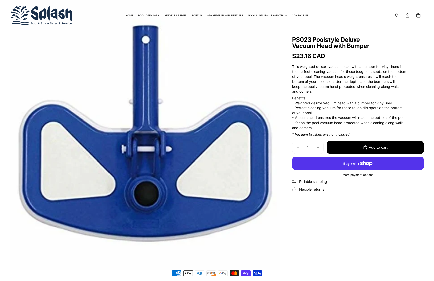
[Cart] (418, 15)
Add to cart (378, 147)
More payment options (358, 175)
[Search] (396, 15)
